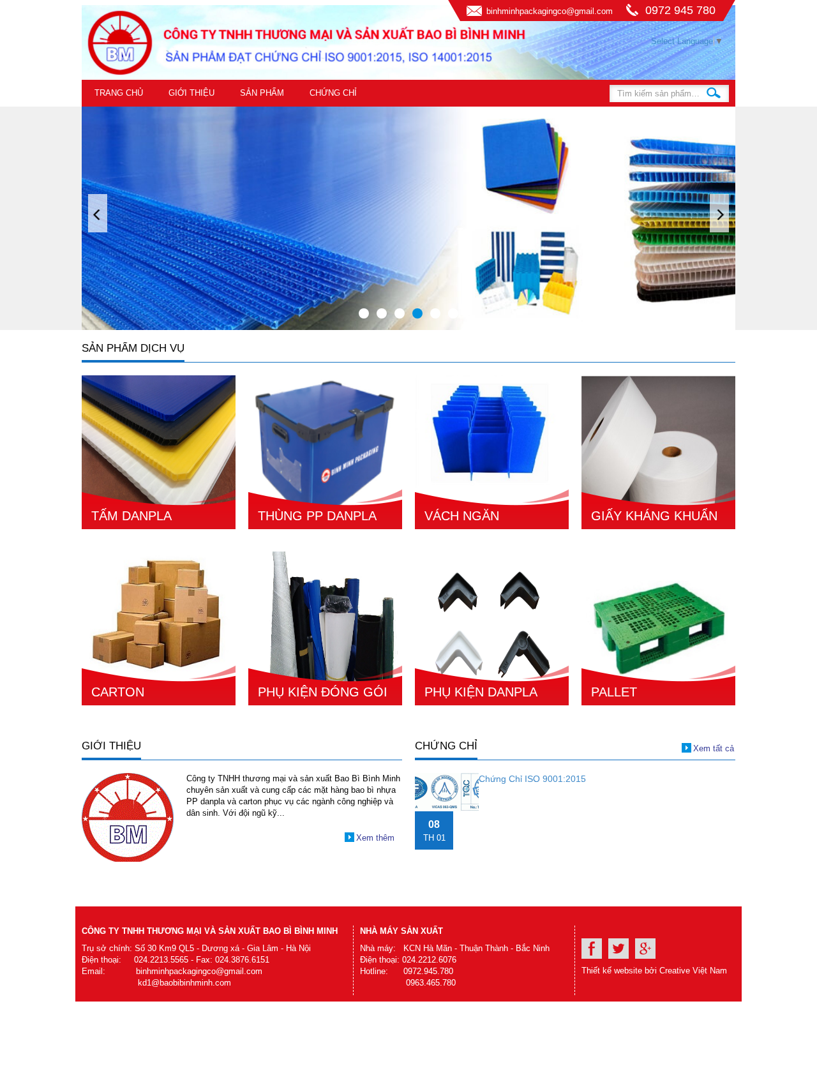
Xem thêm (375, 838)
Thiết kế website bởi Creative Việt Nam (654, 970)
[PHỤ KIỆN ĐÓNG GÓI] (325, 628)
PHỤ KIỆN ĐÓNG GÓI (322, 691)
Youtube (618, 948)
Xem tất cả (713, 748)
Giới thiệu (191, 93)
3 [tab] (399, 313)
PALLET (614, 691)
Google (645, 948)
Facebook (591, 948)
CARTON (117, 691)
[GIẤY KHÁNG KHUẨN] (658, 452)
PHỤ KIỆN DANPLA (480, 691)
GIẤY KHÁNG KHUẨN (654, 515)
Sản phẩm (262, 93)
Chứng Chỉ (333, 93)
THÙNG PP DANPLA (317, 515)
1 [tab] (364, 313)
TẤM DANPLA (131, 515)
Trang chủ (118, 93)
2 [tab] (382, 313)
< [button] (97, 213)
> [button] (719, 213)
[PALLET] (658, 628)
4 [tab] (417, 313)
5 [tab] (435, 313)
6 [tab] (453, 313)
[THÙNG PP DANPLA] (325, 452)
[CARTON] (159, 628)
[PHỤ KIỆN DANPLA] (492, 628)
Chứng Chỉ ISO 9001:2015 (532, 779)
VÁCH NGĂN (461, 515)
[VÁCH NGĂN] (492, 452)
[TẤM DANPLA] (159, 452)
